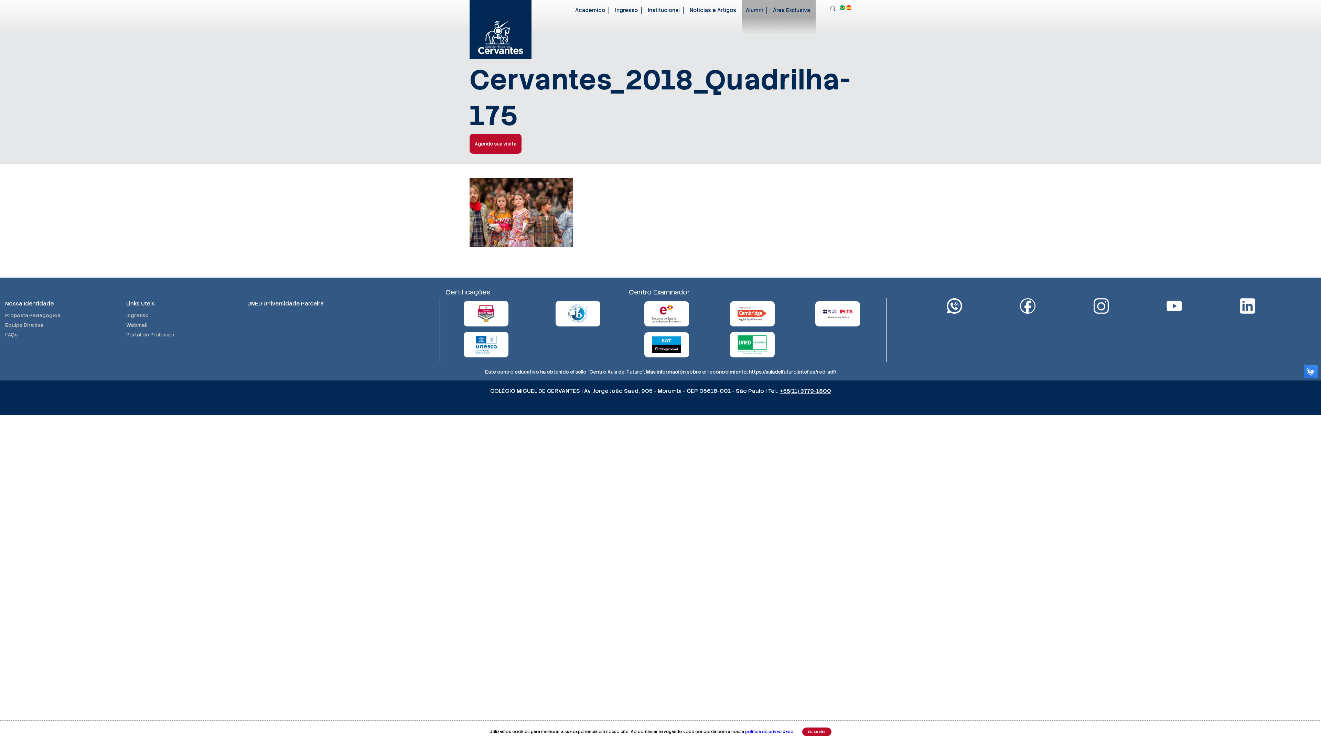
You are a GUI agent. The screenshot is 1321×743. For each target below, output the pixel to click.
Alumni (754, 10)
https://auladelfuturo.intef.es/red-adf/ (792, 372)
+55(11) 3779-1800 (805, 391)
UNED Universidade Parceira (285, 303)
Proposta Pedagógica (33, 315)
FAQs (11, 335)
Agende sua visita (495, 144)
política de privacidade (769, 731)
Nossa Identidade (29, 303)
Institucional (664, 10)
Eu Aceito (817, 732)
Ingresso (626, 10)
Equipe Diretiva (24, 325)
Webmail (137, 325)
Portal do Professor (150, 335)
